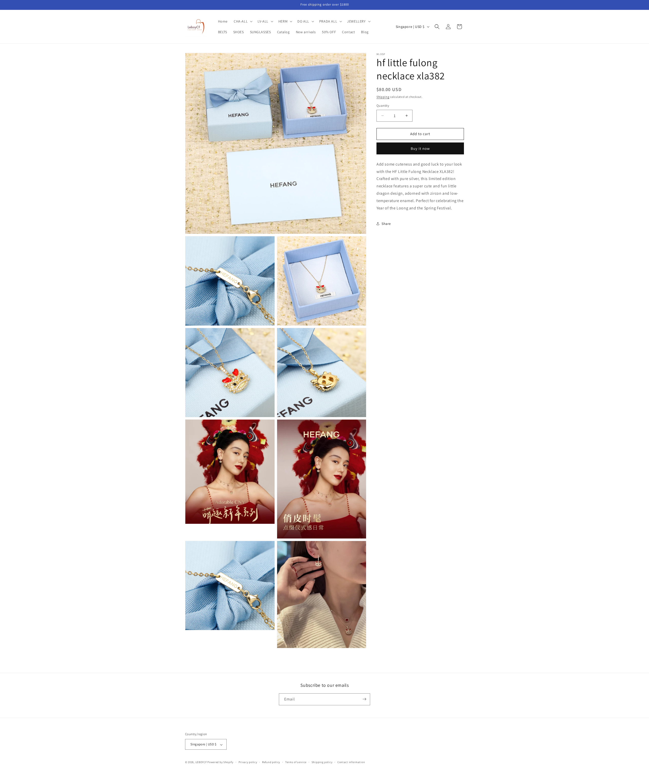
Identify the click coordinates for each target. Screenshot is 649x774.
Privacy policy (248, 762)
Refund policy (271, 762)
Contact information (351, 762)
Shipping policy (322, 762)
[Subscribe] (364, 699)
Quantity (382, 105)
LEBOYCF (201, 762)
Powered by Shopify (220, 762)
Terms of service (296, 762)
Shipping (382, 97)
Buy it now (420, 148)
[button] (243, 21)
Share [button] (386, 223)
